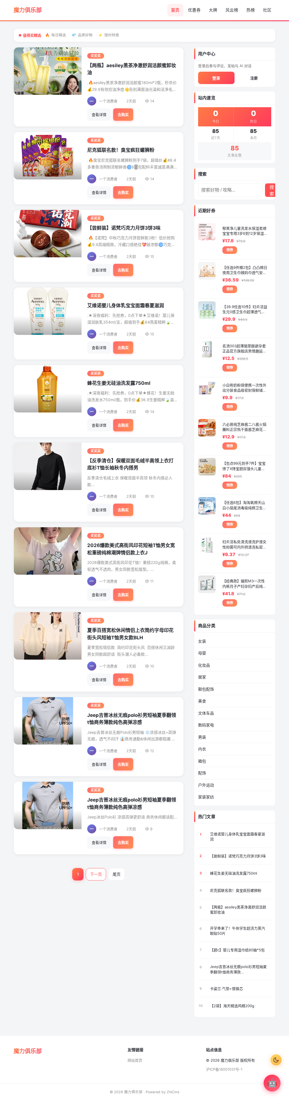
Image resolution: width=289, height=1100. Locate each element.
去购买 (123, 114)
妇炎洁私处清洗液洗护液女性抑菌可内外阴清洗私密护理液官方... (244, 544)
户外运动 (206, 785)
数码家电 (206, 725)
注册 (254, 78)
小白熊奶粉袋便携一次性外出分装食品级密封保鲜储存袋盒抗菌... (244, 388)
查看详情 (99, 114)
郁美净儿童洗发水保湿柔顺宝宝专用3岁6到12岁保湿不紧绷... (244, 231)
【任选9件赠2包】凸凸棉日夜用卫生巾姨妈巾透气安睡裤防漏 (244, 270)
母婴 (202, 653)
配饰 (202, 772)
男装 (202, 737)
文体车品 (206, 713)
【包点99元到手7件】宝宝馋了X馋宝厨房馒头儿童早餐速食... (244, 466)
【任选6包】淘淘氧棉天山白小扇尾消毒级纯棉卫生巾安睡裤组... (244, 505)
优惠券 (194, 10)
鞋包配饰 (206, 689)
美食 (202, 701)
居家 (202, 677)
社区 (267, 10)
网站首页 (135, 1060)
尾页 (117, 874)
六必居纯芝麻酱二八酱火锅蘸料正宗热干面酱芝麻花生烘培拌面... (244, 427)
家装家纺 (206, 796)
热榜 (250, 10)
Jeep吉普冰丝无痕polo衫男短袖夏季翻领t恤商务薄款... (238, 969)
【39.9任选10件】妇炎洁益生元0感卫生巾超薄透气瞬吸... (244, 309)
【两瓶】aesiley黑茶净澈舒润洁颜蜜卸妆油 (238, 909)
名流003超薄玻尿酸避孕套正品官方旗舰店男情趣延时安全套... (244, 349)
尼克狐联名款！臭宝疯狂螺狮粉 (120, 150)
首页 (175, 10)
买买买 (96, 56)
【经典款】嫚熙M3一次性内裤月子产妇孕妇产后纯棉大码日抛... (244, 584)
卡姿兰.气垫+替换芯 (226, 988)
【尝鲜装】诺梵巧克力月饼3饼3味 (124, 228)
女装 (202, 641)
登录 (216, 78)
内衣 (202, 748)
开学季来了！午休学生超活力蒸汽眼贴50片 (237, 931)
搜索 (272, 190)
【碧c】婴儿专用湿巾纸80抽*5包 (237, 950)
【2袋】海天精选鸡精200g (232, 1006)
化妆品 (204, 665)
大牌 (213, 10)
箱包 (202, 761)
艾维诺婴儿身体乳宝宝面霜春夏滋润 (125, 305)
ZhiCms (173, 1092)
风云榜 (231, 10)
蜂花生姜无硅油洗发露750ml (118, 383)
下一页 (96, 874)
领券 (229, 250)
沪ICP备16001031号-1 (224, 1069)
